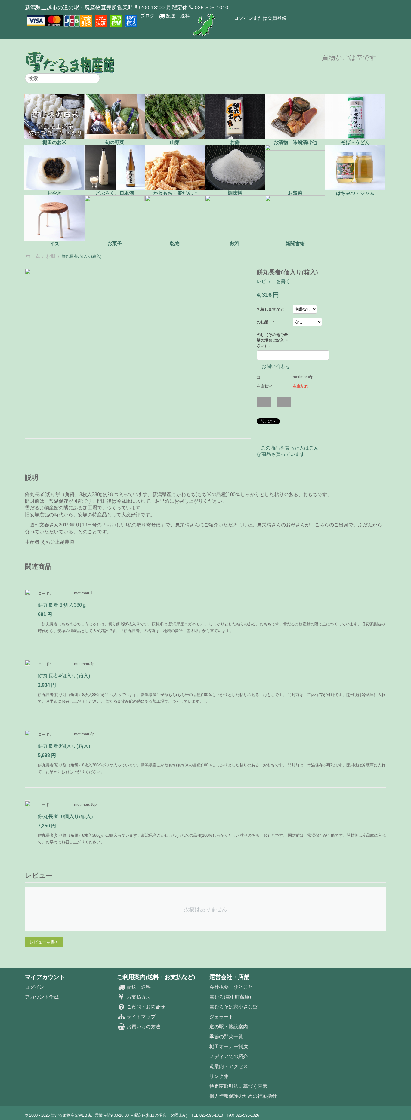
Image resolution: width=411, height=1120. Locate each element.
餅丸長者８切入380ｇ (62, 605)
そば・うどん (355, 142)
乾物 (175, 243)
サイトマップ (140, 1016)
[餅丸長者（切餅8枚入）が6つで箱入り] (138, 353)
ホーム (33, 256)
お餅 (235, 142)
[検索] (95, 79)
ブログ (147, 15)
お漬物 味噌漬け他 (295, 142)
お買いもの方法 (142, 1026)
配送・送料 (178, 15)
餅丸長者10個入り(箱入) (65, 816)
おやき (54, 192)
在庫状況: (265, 386)
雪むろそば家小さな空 (233, 1006)
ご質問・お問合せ (145, 1006)
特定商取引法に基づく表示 (238, 1086)
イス (54, 243)
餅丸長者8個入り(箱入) (64, 746)
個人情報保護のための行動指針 (243, 1096)
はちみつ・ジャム (355, 193)
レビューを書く (273, 281)
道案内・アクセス (228, 1066)
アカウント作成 (42, 996)
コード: (263, 377)
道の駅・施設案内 (228, 1026)
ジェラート (221, 1016)
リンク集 (219, 1076)
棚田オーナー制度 (228, 1046)
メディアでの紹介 (228, 1056)
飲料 (235, 243)
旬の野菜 (114, 142)
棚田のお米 (54, 142)
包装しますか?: (270, 309)
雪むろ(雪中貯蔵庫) (230, 996)
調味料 (235, 192)
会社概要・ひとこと (231, 987)
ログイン (34, 987)
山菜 (175, 142)
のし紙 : (265, 322)
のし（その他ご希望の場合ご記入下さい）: (272, 340)
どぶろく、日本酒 (114, 193)
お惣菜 (295, 192)
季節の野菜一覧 (226, 1036)
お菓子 (114, 243)
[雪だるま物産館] (70, 62)
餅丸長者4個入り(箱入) (64, 676)
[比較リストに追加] (284, 402)
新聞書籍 (295, 243)
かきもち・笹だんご (174, 193)
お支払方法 (137, 996)
